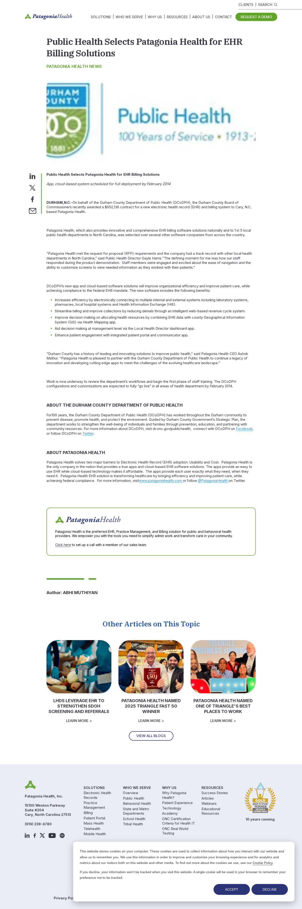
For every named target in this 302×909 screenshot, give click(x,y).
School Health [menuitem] (134, 819)
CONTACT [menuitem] (223, 17)
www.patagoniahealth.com (161, 480)
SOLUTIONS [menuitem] (101, 17)
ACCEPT (231, 889)
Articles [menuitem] (207, 798)
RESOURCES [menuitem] (177, 17)
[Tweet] (32, 187)
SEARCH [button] (265, 4)
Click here (63, 545)
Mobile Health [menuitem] (95, 834)
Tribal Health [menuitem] (133, 824)
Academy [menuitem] (170, 813)
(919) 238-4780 (38, 824)
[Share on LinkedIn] (32, 176)
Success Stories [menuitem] (214, 793)
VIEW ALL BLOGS (151, 736)
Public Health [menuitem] (133, 798)
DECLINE (270, 889)
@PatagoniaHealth (213, 480)
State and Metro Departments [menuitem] (136, 811)
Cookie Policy (263, 863)
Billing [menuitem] (88, 812)
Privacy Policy (66, 898)
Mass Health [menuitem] (94, 823)
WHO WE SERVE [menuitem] (129, 17)
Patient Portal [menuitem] (94, 818)
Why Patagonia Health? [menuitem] (174, 795)
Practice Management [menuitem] (94, 805)
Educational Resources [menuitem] (210, 811)
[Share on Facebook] (32, 199)
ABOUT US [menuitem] (201, 17)
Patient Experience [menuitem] (177, 803)
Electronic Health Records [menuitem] (97, 795)
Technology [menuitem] (171, 808)
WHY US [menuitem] (155, 17)
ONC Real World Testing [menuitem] (175, 831)
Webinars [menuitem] (209, 803)
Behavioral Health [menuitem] (137, 803)
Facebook (244, 428)
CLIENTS (246, 4)
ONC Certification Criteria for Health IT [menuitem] (178, 821)
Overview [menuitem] (130, 793)
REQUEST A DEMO (256, 17)
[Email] (32, 210)
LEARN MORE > (79, 720)
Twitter (87, 433)
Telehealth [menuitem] (92, 828)
